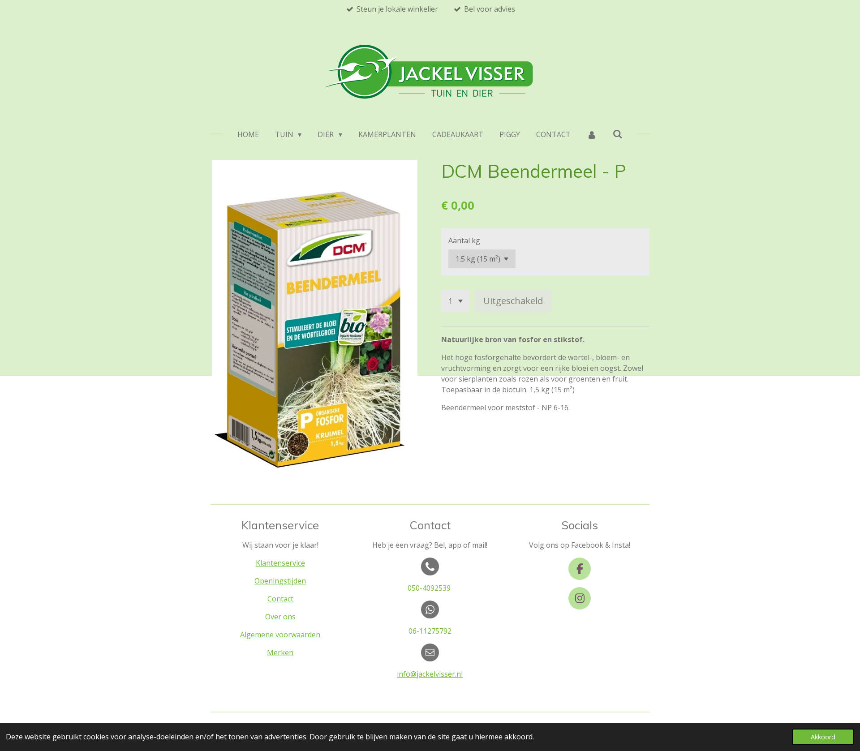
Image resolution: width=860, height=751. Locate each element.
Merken (280, 652)
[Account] (591, 134)
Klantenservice (280, 563)
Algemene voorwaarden (280, 634)
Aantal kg (464, 240)
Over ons (280, 617)
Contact (280, 599)
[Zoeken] (617, 134)
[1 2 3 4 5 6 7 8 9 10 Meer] (455, 301)
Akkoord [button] (823, 737)
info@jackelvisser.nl (430, 674)
